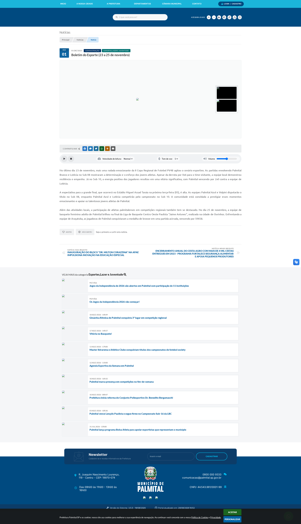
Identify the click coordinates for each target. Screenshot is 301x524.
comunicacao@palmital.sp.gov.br (201, 477)
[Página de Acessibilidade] (240, 17)
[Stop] (71, 159)
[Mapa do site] (234, 17)
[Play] (64, 159)
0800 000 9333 (212, 474)
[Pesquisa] (117, 17)
